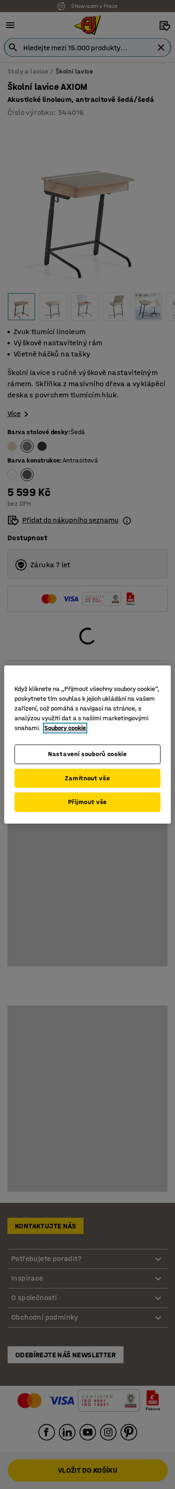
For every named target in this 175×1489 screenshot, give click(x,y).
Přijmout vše (87, 802)
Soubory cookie (65, 728)
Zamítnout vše (87, 778)
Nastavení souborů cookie (87, 754)
